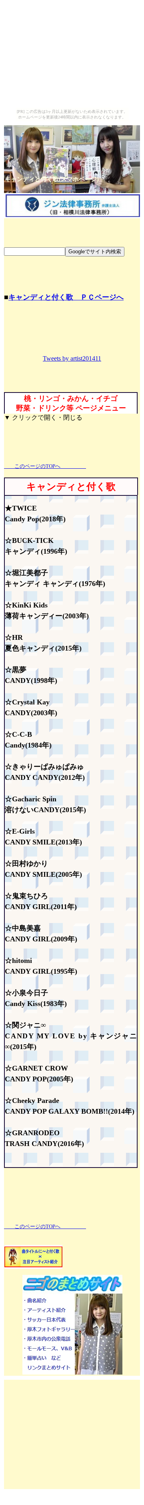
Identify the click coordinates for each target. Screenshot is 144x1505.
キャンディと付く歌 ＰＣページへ (66, 297)
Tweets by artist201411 (72, 358)
